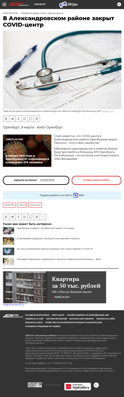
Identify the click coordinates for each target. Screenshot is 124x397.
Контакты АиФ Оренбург (81, 319)
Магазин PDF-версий (56, 319)
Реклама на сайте (106, 319)
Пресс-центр (58, 315)
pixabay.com (108, 111)
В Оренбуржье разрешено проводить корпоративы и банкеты (48, 238)
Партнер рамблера (53, 385)
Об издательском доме (37, 315)
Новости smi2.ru (13, 304)
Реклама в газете (34, 323)
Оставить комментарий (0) (96, 180)
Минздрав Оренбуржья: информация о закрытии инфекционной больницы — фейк (59, 259)
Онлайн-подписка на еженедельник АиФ (88, 315)
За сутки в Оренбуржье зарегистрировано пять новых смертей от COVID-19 (55, 249)
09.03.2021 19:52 (10, 13)
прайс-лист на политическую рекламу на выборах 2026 (73, 323)
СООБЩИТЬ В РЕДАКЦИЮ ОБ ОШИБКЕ (42, 326)
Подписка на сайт (34, 319)
